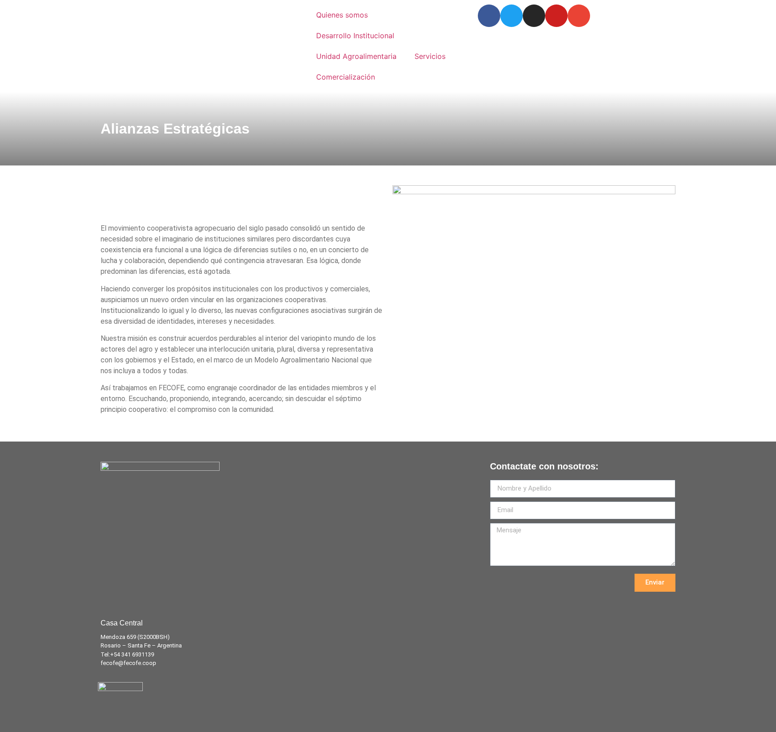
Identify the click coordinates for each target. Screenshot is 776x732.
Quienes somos (342, 14)
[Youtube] (556, 15)
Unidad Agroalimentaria (356, 56)
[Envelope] (579, 15)
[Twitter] (511, 15)
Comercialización (345, 76)
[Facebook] (489, 15)
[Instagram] (534, 15)
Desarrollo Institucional (355, 35)
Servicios (429, 56)
